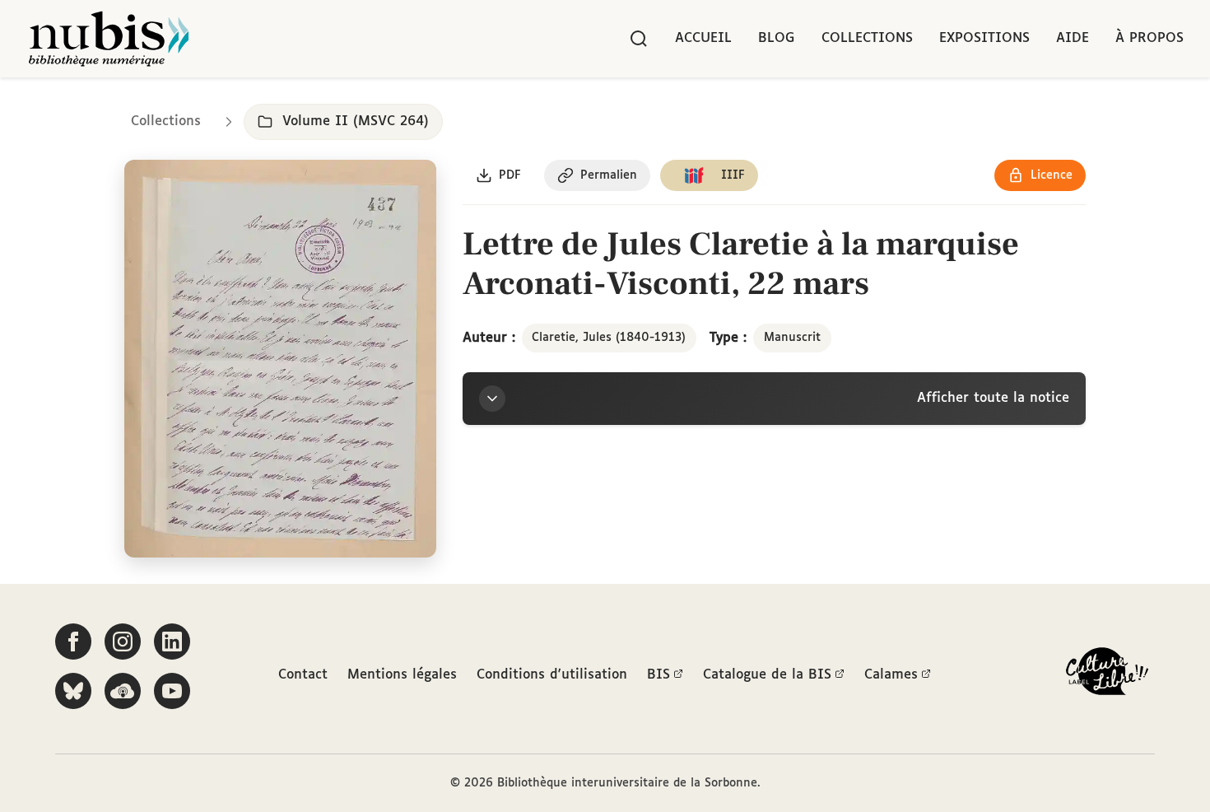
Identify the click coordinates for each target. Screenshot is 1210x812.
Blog (776, 38)
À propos (1149, 38)
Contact (303, 675)
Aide (1072, 38)
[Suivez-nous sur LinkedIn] (172, 641)
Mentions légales (402, 675)
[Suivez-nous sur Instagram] (123, 641)
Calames (891, 675)
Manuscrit (792, 337)
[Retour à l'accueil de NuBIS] (108, 39)
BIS (658, 675)
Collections (867, 38)
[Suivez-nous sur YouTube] (172, 691)
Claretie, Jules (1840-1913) (609, 337)
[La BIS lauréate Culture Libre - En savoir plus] (1107, 674)
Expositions (984, 38)
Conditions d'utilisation (552, 675)
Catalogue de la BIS (767, 675)
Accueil (703, 38)
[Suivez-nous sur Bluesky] (73, 691)
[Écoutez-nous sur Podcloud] (123, 691)
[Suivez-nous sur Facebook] (73, 641)
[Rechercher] (639, 39)
